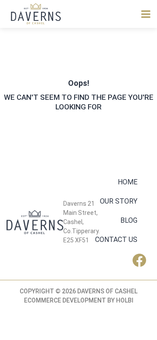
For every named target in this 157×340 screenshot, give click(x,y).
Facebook (141, 260)
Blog (128, 220)
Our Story (118, 201)
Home (127, 182)
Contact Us (116, 239)
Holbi (124, 300)
